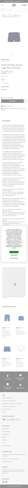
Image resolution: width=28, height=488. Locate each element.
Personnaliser (14, 258)
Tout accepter (14, 252)
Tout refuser (14, 255)
